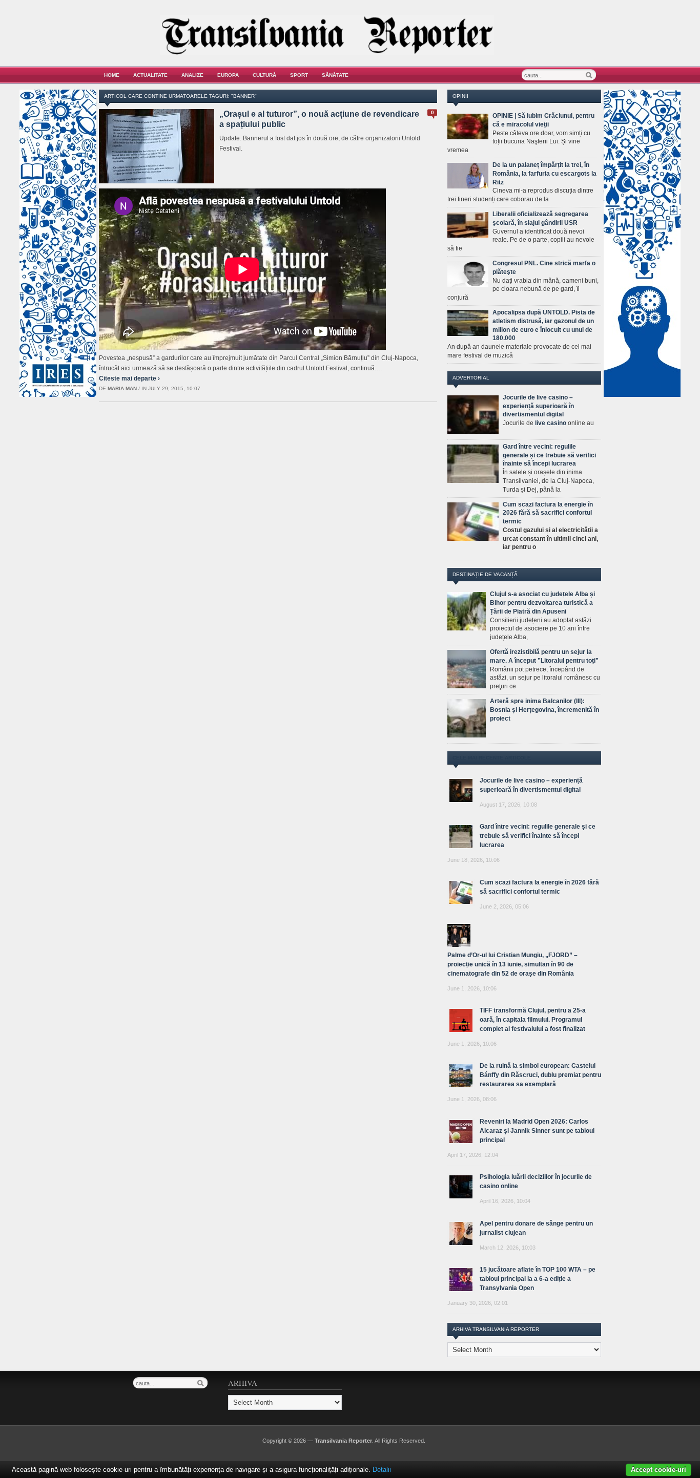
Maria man (122, 388)
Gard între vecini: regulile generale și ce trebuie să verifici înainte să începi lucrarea (549, 455)
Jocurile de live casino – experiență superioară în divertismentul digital (538, 406)
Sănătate (335, 75)
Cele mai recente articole (491, 758)
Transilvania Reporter (343, 1441)
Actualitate (150, 75)
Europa (228, 75)
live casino (550, 423)
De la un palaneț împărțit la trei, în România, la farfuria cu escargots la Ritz (544, 173)
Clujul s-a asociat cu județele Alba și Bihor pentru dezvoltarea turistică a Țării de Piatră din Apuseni (542, 602)
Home (111, 75)
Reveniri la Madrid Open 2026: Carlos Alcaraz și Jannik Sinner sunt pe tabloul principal (537, 1131)
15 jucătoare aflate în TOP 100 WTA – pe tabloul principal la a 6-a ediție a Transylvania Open (537, 1279)
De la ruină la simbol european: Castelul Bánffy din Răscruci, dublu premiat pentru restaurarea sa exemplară (540, 1075)
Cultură (264, 75)
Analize (192, 75)
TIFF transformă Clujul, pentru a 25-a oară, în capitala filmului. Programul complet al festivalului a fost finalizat (533, 1019)
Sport (299, 75)
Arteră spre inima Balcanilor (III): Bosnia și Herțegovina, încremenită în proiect (544, 710)
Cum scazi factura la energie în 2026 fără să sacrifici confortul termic (548, 513)
